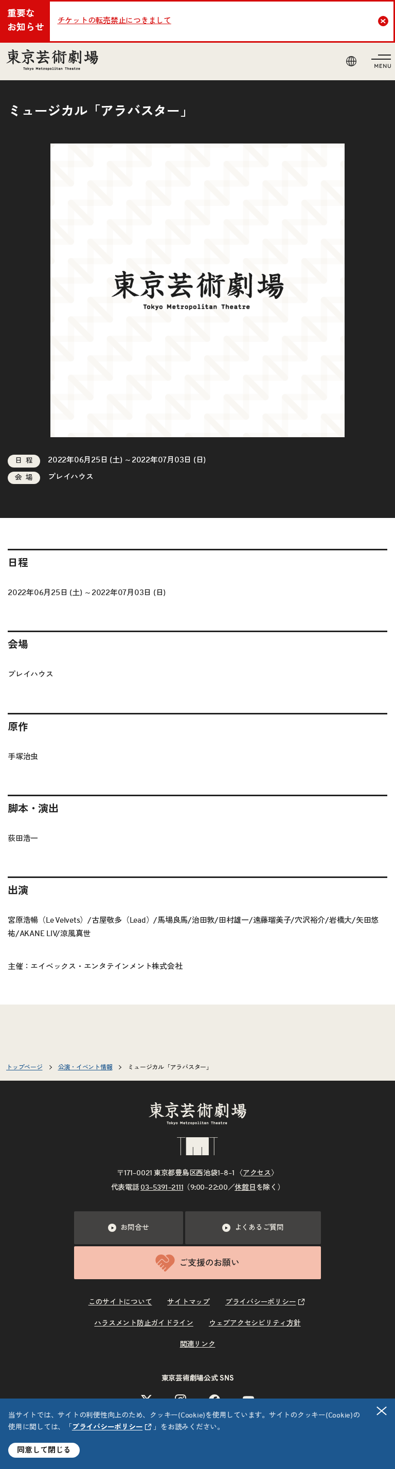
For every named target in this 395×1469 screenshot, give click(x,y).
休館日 (245, 1187)
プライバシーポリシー (107, 1427)
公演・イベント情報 (85, 1067)
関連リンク (198, 1344)
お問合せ (134, 1227)
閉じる (381, 1411)
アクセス (257, 1173)
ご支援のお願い (209, 1263)
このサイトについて (120, 1302)
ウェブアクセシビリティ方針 (255, 1323)
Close (383, 21)
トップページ (24, 1067)
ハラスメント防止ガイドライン (143, 1323)
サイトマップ (188, 1302)
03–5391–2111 (161, 1187)
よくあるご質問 (259, 1227)
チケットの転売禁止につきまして (114, 21)
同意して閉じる (44, 1450)
